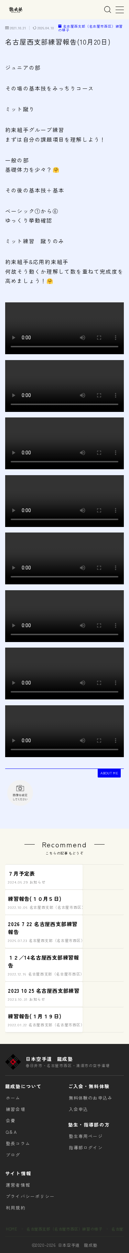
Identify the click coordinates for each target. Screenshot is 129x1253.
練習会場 (15, 1109)
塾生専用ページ (86, 1136)
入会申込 (78, 1109)
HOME (11, 1229)
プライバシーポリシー (30, 1196)
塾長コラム (18, 1143)
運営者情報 (18, 1184)
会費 (10, 1120)
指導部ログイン (86, 1147)
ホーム (13, 1097)
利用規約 (15, 1207)
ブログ (13, 1154)
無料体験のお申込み (91, 1097)
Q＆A (11, 1132)
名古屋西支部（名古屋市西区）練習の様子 (90, 28)
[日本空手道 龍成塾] (15, 10)
